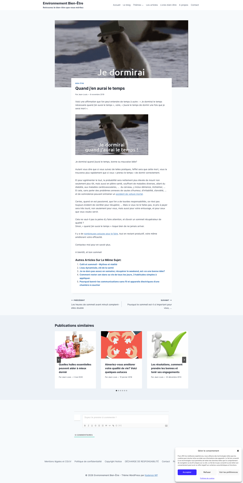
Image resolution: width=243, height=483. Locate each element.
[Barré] (95, 425)
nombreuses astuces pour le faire (101, 233)
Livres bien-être (168, 5)
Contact (195, 5)
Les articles (152, 5)
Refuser (207, 472)
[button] (238, 451)
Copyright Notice (113, 461)
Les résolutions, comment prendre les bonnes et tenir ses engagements (167, 368)
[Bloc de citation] (106, 425)
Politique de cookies (207, 478)
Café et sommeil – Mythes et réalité (98, 264)
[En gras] (85, 425)
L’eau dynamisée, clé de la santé (97, 268)
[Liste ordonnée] (99, 425)
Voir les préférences (228, 472)
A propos (183, 5)
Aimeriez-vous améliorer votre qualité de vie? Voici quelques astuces (121, 368)
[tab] (116, 390)
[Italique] (88, 425)
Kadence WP (151, 475)
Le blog (126, 5)
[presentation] (75, 345)
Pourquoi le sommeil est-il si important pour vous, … (149, 304)
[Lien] (113, 425)
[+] (120, 425)
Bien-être (79, 83)
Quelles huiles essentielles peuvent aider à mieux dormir (75, 368)
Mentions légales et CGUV (58, 461)
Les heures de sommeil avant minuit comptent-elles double (95, 304)
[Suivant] (184, 360)
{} (116, 425)
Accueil (116, 5)
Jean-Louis (82, 94)
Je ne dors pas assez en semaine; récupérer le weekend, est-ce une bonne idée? (122, 271)
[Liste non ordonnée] (102, 425)
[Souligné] (92, 425)
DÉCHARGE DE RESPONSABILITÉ (142, 461)
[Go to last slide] (59, 360)
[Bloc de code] (110, 425)
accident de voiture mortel (129, 194)
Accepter (187, 472)
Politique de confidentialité (88, 461)
